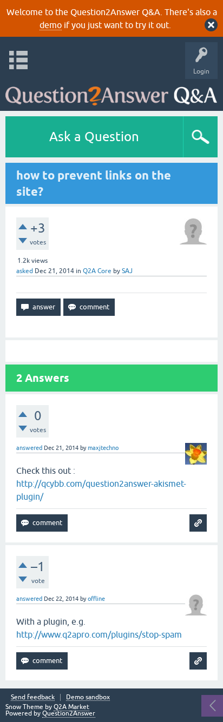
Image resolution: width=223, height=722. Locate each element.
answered (29, 448)
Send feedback (33, 697)
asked (24, 271)
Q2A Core (97, 271)
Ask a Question (94, 136)
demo (51, 25)
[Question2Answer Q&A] (111, 92)
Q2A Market (71, 707)
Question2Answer (68, 713)
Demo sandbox (88, 697)
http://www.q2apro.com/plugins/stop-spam (99, 634)
